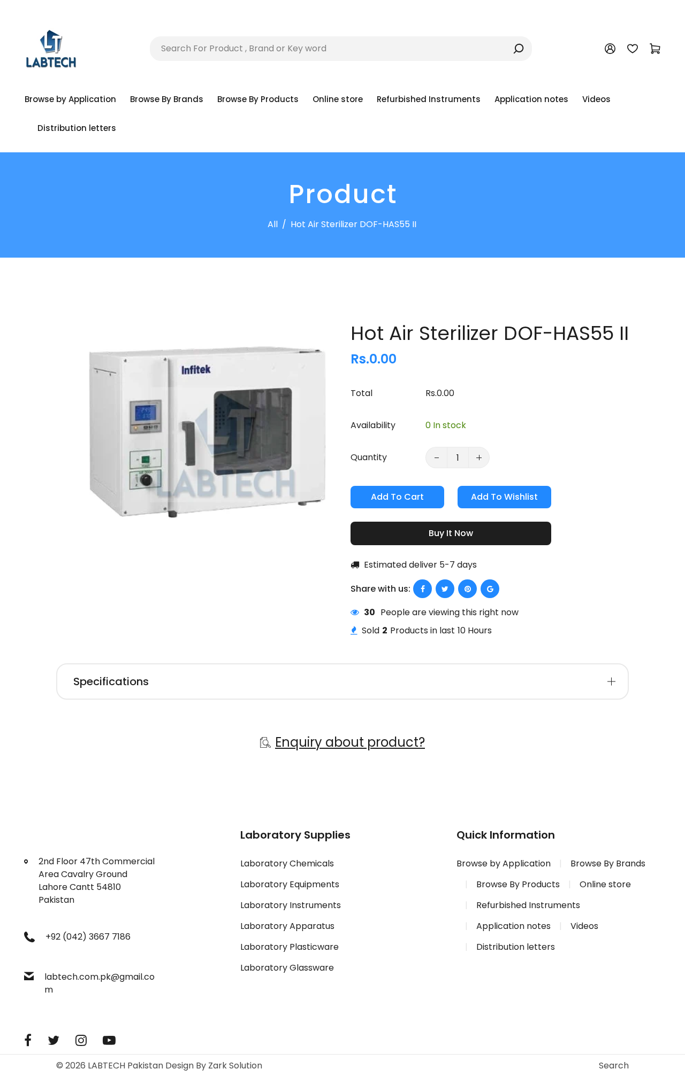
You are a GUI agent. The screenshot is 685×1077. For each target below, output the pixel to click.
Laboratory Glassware (287, 968)
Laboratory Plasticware (289, 947)
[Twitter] (53, 1040)
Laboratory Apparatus (287, 926)
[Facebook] (28, 1040)
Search (614, 1065)
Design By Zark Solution (213, 1065)
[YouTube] (109, 1040)
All (273, 224)
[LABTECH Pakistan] (51, 48)
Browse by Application (503, 863)
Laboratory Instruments (290, 905)
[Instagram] (81, 1040)
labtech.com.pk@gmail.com (99, 983)
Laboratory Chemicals (287, 863)
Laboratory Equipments (289, 884)
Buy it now (451, 533)
